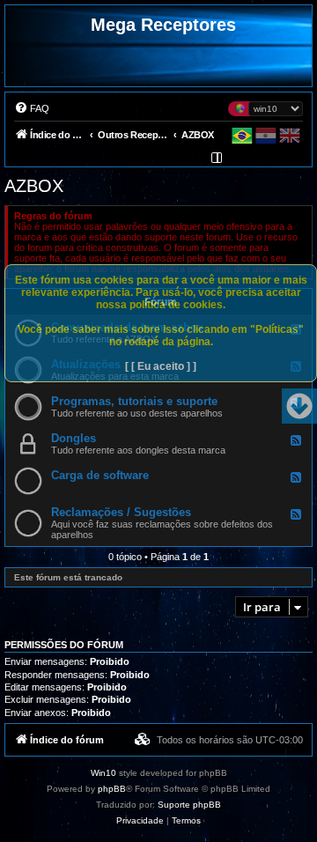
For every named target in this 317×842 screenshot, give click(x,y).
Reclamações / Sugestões (121, 512)
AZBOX (33, 186)
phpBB (112, 789)
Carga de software (100, 475)
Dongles (73, 438)
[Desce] (299, 406)
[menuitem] (31, 108)
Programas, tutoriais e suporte (134, 401)
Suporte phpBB (189, 804)
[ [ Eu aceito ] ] (160, 366)
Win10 (103, 773)
